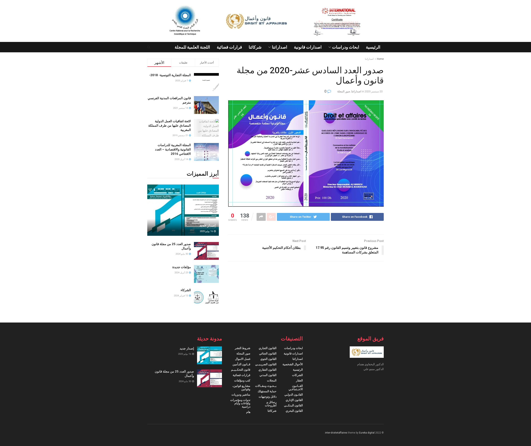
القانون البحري (294, 410)
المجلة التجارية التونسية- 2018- (170, 75)
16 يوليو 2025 (206, 231)
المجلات (271, 380)
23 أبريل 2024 (181, 272)
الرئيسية (373, 47)
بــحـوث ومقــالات (265, 385)
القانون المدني (267, 375)
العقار (299, 380)
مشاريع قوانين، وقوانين (241, 387)
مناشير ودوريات (240, 394)
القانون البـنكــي (293, 405)
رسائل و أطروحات (270, 403)
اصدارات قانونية (308, 47)
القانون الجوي (268, 358)
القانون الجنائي (267, 353)
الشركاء (186, 290)
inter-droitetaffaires (336, 432)
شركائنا (255, 47)
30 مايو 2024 (182, 254)
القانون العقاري (267, 369)
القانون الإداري (294, 400)
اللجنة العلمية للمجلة (192, 47)
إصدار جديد (207, 225)
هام (248, 412)
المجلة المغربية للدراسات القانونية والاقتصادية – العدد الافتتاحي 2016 (173, 149)
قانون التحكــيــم (240, 369)
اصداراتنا (279, 47)
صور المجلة (343, 91)
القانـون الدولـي (293, 394)
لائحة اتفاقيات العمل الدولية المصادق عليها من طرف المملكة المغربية (169, 125)
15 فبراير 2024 (181, 295)
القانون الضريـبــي (265, 364)
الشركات (297, 375)
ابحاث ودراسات (345, 47)
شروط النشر (242, 348)
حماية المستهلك (267, 391)
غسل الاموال (242, 358)
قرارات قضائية (229, 47)
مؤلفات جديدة (181, 267)
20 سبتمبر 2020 (373, 91)
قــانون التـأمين (241, 364)
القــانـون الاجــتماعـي (296, 387)
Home (380, 58)
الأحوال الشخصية (293, 364)
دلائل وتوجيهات (267, 396)
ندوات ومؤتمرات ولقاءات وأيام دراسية (240, 403)
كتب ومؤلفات (242, 380)
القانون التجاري (267, 348)
